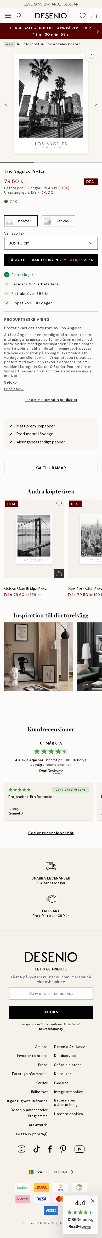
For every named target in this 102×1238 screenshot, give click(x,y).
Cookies (61, 1083)
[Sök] (19, 15)
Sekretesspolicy (51, 1029)
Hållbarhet (39, 1092)
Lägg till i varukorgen (51, 260)
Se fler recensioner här (51, 832)
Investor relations (32, 1056)
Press (43, 1065)
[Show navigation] (8, 15)
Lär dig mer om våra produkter (51, 400)
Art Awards (38, 1125)
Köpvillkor (62, 1074)
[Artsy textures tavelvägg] (38, 656)
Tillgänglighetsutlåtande (26, 1101)
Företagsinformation (30, 1074)
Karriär (42, 1083)
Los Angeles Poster (63, 44)
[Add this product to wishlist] (91, 56)
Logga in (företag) (32, 1134)
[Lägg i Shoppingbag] (59, 573)
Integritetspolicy (68, 1092)
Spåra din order (67, 1065)
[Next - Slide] (96, 104)
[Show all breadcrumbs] (9, 44)
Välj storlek (14, 233)
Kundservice (65, 1056)
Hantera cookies (68, 1114)
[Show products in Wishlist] (82, 15)
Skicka (51, 1012)
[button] (80, 1215)
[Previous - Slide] (6, 104)
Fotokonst (30, 44)
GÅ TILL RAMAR (51, 467)
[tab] (17, 161)
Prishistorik (14, 389)
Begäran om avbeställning (66, 1102)
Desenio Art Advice (71, 1047)
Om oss (41, 1047)
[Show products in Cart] (94, 15)
